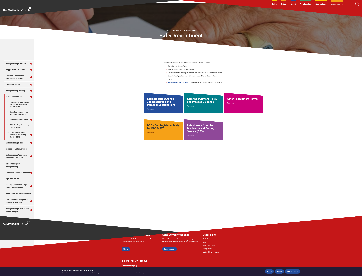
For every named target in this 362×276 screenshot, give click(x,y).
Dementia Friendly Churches (18, 173)
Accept (269, 271)
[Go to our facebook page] (123, 261)
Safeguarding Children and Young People (17, 210)
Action (283, 4)
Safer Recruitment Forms (19, 120)
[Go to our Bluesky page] (145, 261)
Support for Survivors (15, 70)
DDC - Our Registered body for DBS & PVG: (19, 126)
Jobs (204, 242)
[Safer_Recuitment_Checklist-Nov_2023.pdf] (188, 82)
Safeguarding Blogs (14, 143)
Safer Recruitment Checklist (178, 82)
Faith (274, 4)
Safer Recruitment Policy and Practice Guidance (19, 113)
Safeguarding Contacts (16, 63)
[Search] (357, 4)
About (293, 4)
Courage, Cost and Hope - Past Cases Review (17, 186)
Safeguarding (337, 4)
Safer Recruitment (190, 30)
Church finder (321, 4)
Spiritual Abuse (12, 179)
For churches (305, 4)
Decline (279, 271)
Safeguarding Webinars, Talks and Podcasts (16, 156)
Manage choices (292, 271)
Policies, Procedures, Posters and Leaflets (15, 77)
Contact (205, 239)
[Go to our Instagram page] (127, 261)
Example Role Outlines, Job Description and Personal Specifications (19, 104)
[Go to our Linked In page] (132, 261)
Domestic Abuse (13, 84)
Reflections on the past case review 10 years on (18, 201)
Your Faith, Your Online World (18, 194)
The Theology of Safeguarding (13, 165)
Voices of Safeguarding (16, 149)
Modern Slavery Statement (211, 252)
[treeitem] (33, 64)
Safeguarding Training (15, 91)
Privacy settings (129, 266)
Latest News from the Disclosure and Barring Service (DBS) (18, 135)
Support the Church (209, 245)
